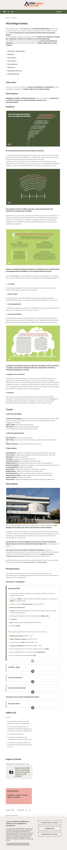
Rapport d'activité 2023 (22, 772)
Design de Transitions (16, 636)
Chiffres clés (11, 67)
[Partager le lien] (30, 810)
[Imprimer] (13, 810)
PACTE (18, 626)
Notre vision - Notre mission (16, 51)
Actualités (16, 797)
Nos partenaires (12, 64)
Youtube (24, 795)
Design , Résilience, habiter (18, 639)
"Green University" (27, 604)
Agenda (10, 797)
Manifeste (10, 54)
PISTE (22, 642)
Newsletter (10, 795)
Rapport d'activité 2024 (22, 770)
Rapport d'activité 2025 (22, 768)
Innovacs (14, 619)
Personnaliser (49, 828)
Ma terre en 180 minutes (17, 607)
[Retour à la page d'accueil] (33, 4)
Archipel (12, 611)
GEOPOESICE (41, 652)
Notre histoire (11, 61)
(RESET (47, 649)
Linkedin (18, 795)
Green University (30, 562)
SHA (34, 655)
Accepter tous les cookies (49, 822)
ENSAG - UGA (45, 616)
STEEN (19, 599)
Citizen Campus (42, 562)
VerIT (11, 622)
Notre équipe (11, 57)
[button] (8, 12)
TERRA (12, 601)
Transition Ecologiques (17, 645)
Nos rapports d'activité (14, 70)
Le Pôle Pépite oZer (13, 74)
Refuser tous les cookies (50, 834)
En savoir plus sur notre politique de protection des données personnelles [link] (18, 843)
